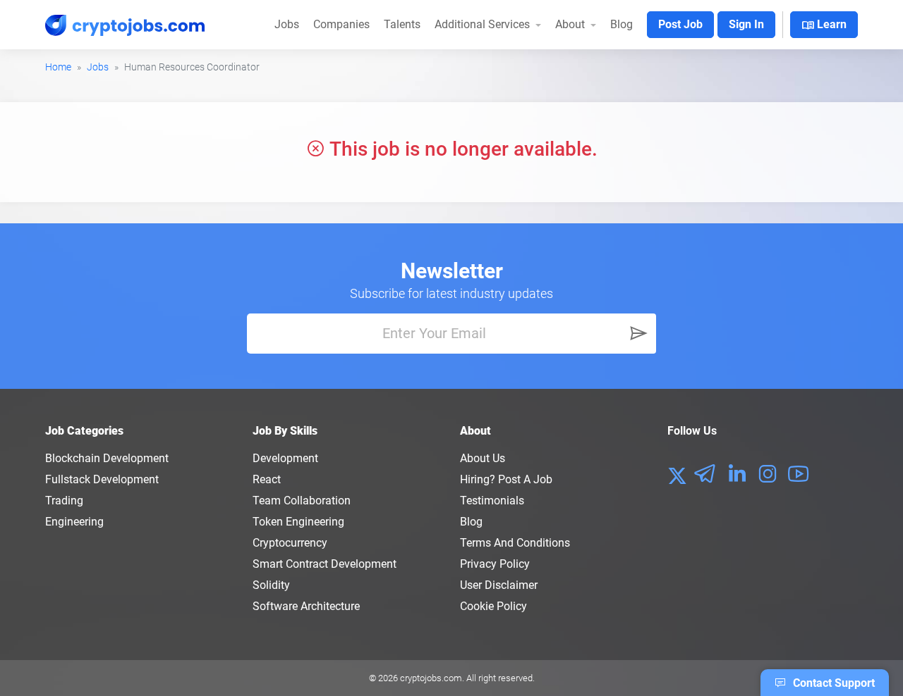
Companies (341, 24)
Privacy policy (495, 564)
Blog (621, 24)
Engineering (74, 521)
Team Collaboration (302, 500)
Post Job (680, 24)
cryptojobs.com (431, 678)
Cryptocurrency (290, 542)
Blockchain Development (107, 458)
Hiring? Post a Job (506, 479)
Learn (824, 25)
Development (285, 458)
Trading (64, 500)
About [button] (571, 24)
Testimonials (492, 500)
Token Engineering (298, 521)
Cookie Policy (493, 606)
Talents (402, 24)
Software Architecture (306, 606)
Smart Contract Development (324, 564)
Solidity (271, 585)
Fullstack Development (102, 479)
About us (482, 458)
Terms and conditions (515, 542)
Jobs (286, 24)
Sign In (746, 24)
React (267, 479)
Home (58, 67)
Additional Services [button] (484, 24)
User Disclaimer (499, 585)
